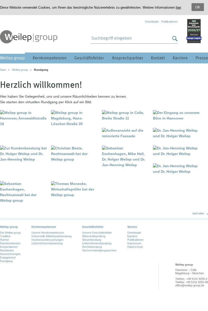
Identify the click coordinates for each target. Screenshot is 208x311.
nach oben (198, 213)
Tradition (5, 236)
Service (132, 226)
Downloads (152, 21)
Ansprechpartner (127, 58)
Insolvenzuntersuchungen (47, 239)
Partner (4, 239)
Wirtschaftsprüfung (94, 236)
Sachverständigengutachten (99, 250)
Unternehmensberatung (96, 243)
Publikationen (169, 21)
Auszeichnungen (10, 253)
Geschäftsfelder (89, 58)
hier (178, 7)
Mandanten (7, 250)
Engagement (7, 257)
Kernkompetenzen (49, 58)
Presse (202, 58)
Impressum (134, 243)
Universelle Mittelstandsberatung (51, 236)
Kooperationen (9, 246)
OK (197, 7)
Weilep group (12, 58)
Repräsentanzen (10, 243)
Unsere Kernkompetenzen (47, 232)
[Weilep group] (28, 36)
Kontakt (158, 58)
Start (3, 69)
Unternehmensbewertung (47, 243)
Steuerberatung (91, 239)
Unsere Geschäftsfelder (97, 232)
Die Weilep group (10, 232)
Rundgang (6, 261)
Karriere (180, 58)
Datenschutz (135, 246)
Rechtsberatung (92, 246)
